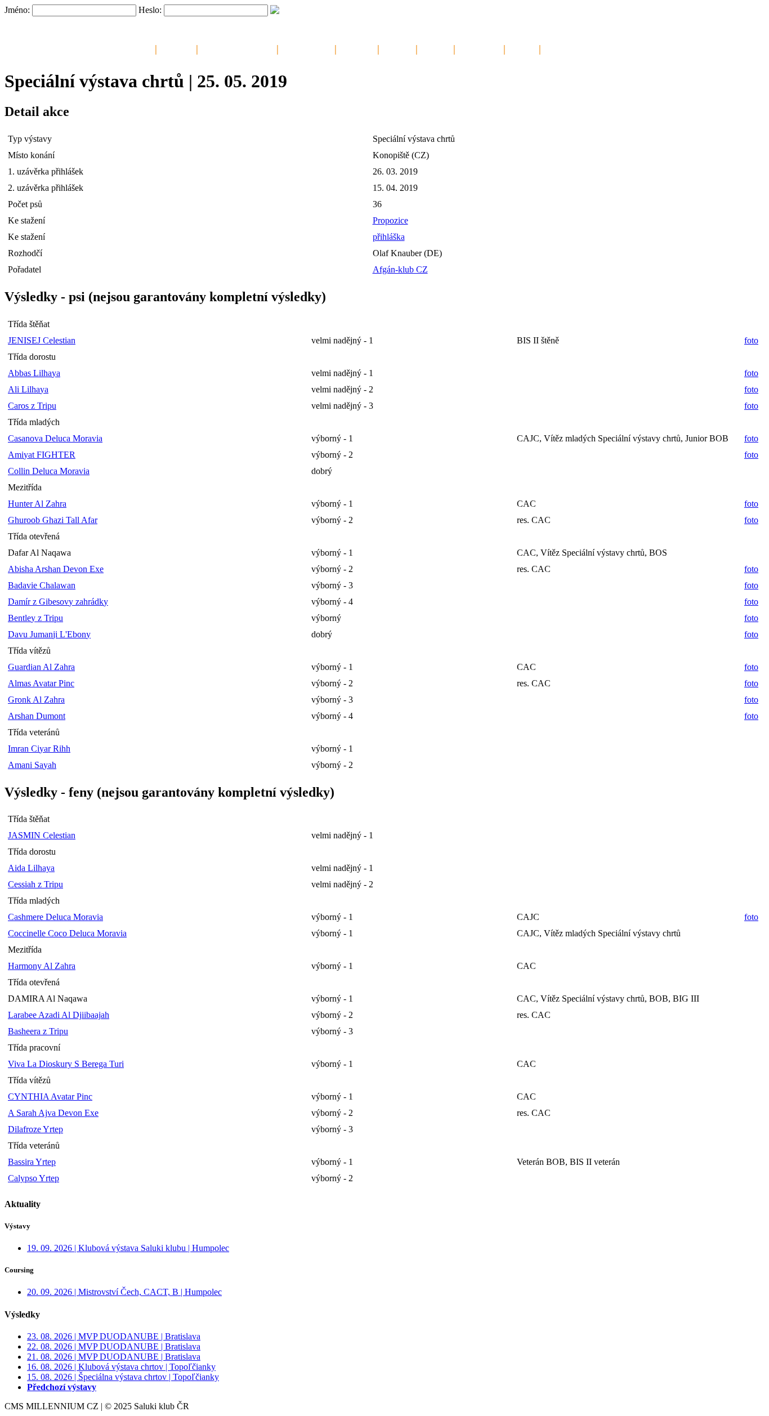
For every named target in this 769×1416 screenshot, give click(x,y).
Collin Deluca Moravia (49, 471)
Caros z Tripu (32, 405)
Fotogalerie (479, 47)
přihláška (389, 237)
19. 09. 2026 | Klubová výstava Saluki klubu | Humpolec (128, 1248)
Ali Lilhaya (28, 389)
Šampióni (357, 47)
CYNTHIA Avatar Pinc (50, 1096)
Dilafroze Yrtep (35, 1129)
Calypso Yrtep (33, 1178)
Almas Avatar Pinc (41, 683)
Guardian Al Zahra (41, 667)
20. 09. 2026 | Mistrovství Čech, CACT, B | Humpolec (124, 1292)
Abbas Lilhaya (34, 373)
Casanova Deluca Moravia (55, 438)
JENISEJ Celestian (41, 340)
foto (751, 340)
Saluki (139, 47)
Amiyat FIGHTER (41, 454)
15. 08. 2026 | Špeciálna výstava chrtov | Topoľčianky (123, 1377)
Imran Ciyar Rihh (39, 748)
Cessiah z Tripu (35, 884)
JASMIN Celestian (41, 835)
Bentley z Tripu (35, 618)
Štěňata (397, 47)
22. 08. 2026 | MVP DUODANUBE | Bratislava (113, 1346)
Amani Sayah (32, 765)
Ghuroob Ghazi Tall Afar (52, 520)
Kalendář (176, 47)
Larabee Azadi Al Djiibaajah (58, 1015)
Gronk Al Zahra (36, 699)
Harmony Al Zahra (41, 966)
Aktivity (435, 47)
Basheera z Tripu (38, 1031)
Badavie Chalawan (41, 585)
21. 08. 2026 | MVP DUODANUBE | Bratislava (113, 1356)
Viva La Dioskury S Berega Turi (66, 1064)
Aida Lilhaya (31, 868)
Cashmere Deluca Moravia (55, 917)
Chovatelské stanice (237, 47)
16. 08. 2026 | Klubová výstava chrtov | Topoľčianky (121, 1367)
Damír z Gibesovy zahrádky (58, 601)
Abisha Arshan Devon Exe (56, 569)
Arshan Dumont (36, 716)
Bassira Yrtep (32, 1162)
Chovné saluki (306, 47)
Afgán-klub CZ (400, 269)
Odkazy (522, 47)
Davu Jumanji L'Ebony (49, 634)
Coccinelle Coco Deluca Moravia (67, 933)
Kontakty (561, 47)
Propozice (390, 220)
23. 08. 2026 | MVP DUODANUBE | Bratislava (113, 1336)
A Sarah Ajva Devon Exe (53, 1113)
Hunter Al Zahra (37, 503)
